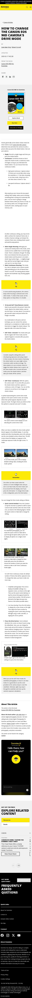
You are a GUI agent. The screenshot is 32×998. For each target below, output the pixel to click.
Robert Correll (16, 47)
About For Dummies (6, 910)
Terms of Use (5, 970)
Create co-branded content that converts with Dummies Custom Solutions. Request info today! (16, 2)
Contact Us (4, 914)
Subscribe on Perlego (16, 128)
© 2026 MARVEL (5, 996)
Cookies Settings (5, 979)
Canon (3, 735)
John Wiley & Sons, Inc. (22, 987)
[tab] (15, 820)
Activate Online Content (7, 919)
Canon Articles (8, 22)
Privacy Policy (4, 974)
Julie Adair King (6, 47)
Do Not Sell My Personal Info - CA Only (12, 983)
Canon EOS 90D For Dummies (7, 65)
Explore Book (16, 118)
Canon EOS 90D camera (19, 145)
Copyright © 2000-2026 (7, 987)
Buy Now (14, 123)
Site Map (3, 923)
